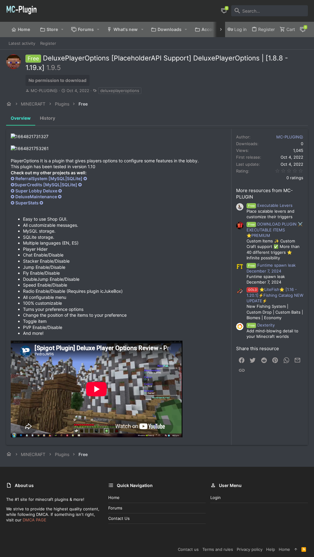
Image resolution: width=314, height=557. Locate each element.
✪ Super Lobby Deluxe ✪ (36, 190)
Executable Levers (270, 205)
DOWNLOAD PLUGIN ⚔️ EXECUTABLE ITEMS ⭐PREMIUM (275, 230)
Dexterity (261, 325)
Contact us (119, 518)
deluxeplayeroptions (119, 90)
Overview (21, 118)
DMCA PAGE (34, 519)
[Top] (296, 549)
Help (270, 549)
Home (114, 497)
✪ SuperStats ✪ (27, 202)
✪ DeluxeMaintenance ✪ (36, 196)
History (47, 118)
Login (215, 497)
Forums (115, 507)
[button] (62, 29)
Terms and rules (217, 549)
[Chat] (224, 10)
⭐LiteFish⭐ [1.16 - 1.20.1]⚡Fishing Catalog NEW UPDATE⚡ (275, 295)
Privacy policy (249, 549)
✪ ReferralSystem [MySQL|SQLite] (49, 178)
